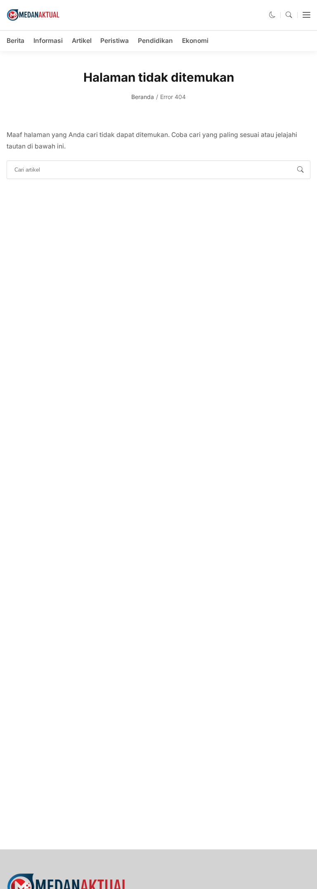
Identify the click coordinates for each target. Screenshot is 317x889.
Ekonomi (195, 41)
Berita (15, 41)
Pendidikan (155, 41)
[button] (272, 15)
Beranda (142, 96)
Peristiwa (114, 41)
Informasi (48, 41)
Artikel (82, 41)
